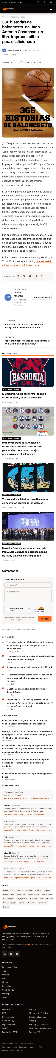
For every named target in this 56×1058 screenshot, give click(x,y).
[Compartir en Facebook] (27, 62)
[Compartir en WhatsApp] (15, 62)
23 (23, 508)
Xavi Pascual (47, 895)
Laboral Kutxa (33, 895)
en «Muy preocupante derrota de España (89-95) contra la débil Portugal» (28, 878)
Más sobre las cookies (27, 1047)
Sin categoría (8, 1017)
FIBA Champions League (40, 1028)
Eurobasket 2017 (9, 1032)
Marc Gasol (42, 903)
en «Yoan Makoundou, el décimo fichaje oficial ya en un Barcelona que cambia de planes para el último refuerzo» (28, 830)
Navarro (31, 903)
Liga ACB (6, 1009)
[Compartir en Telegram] (33, 62)
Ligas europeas (9, 1024)
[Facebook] (11, 954)
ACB (4, 971)
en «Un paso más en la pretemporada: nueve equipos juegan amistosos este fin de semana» (28, 798)
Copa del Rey (8, 990)
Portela (6, 907)
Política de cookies (9, 1047)
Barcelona (19, 891)
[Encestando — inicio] (8, 8)
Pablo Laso (21, 895)
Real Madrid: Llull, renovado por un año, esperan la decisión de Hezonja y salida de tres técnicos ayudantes (26, 762)
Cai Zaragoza (8, 899)
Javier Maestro (12, 50)
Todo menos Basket (18, 17)
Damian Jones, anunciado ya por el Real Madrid (29, 667)
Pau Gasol (33, 899)
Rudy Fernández (9, 903)
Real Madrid (8, 891)
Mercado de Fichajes (38, 1013)
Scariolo (22, 903)
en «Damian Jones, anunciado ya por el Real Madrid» (24, 814)
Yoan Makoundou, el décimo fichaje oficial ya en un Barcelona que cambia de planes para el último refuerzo (30, 645)
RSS (40, 1047)
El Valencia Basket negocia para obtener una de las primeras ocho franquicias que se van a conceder (29, 678)
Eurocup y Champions (39, 1024)
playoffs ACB (22, 899)
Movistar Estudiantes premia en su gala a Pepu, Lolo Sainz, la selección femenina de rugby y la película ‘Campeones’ (25, 552)
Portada (5, 17)
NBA (4, 978)
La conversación (9, 967)
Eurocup (6, 993)
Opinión (5, 997)
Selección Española (37, 1017)
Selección (6, 986)
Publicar (45, 619)
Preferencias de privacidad (12, 1050)
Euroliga (38, 891)
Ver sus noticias (42, 297)
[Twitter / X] (4, 954)
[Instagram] (17, 954)
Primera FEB (34, 1032)
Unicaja (29, 891)
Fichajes (5, 982)
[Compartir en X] (21, 62)
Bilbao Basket (8, 895)
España (47, 891)
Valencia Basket (46, 899)
